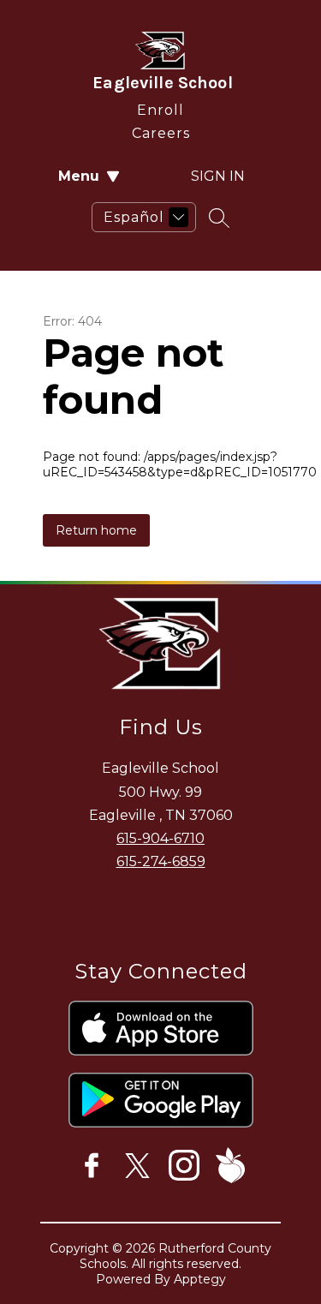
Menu (78, 176)
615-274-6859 (160, 861)
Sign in (218, 176)
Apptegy (200, 1279)
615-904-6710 (160, 838)
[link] (160, 106)
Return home (96, 530)
